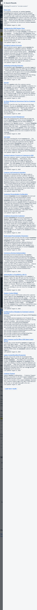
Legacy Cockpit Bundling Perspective (15, 355)
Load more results (11, 389)
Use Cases (7, 137)
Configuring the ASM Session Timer (14, 28)
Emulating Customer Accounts (13, 45)
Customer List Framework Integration (15, 172)
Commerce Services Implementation (15, 253)
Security (6, 82)
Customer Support (9, 373)
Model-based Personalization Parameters (16, 236)
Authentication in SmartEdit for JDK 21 (15, 274)
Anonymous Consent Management (14, 116)
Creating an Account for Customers (14, 216)
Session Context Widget (11, 293)
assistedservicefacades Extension (13, 65)
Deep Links (7, 10)
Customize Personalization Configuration (16, 194)
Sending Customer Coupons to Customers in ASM (18, 155)
